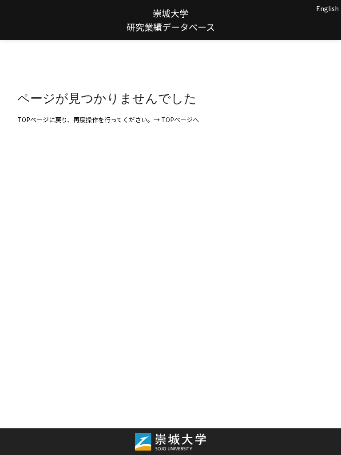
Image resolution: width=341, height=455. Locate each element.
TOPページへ (180, 119)
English (327, 8)
